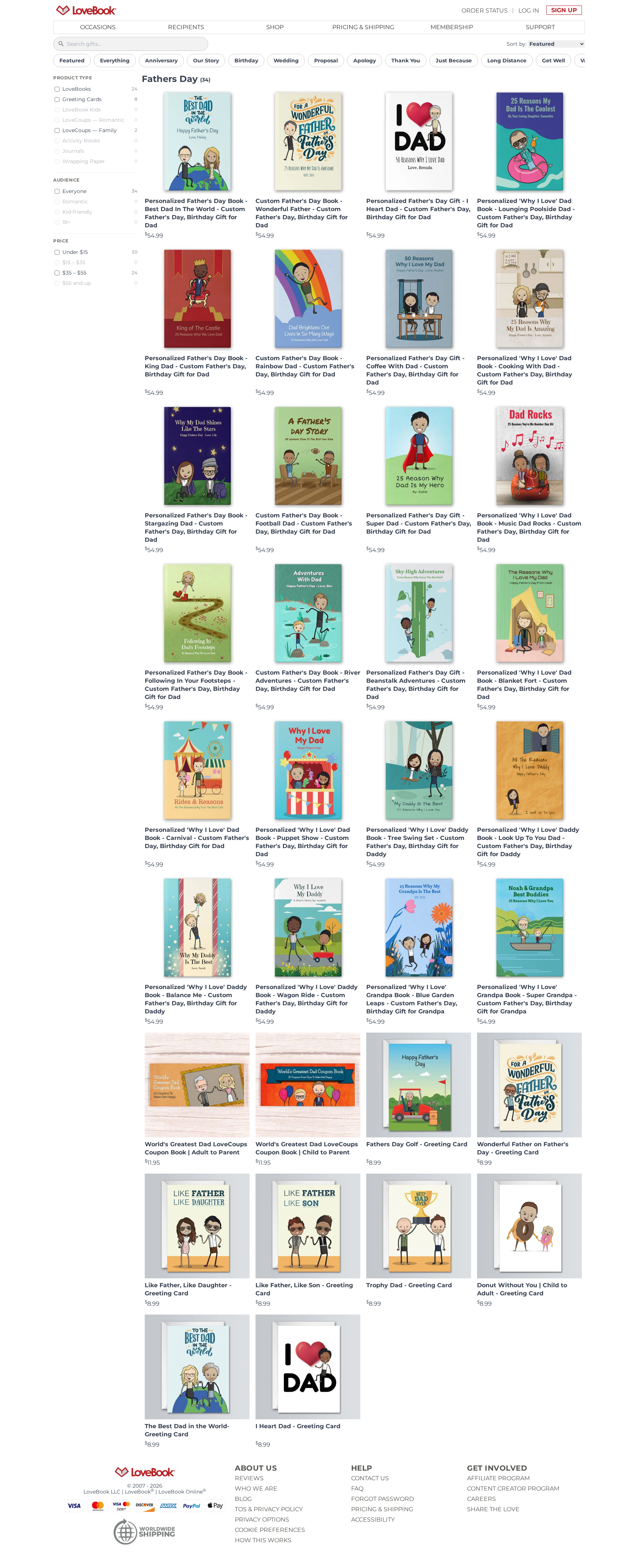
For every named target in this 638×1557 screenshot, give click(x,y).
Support (540, 27)
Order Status (485, 10)
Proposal (326, 60)
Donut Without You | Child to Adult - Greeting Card (522, 1289)
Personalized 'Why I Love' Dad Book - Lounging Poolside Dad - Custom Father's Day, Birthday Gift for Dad (526, 213)
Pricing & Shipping (363, 27)
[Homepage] (86, 10)
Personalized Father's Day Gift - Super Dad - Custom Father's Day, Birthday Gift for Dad (418, 523)
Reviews (249, 1478)
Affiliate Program (498, 1478)
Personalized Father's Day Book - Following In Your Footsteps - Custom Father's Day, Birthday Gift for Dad (196, 684)
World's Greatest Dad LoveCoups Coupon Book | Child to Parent (306, 1148)
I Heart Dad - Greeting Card (297, 1426)
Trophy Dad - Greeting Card (409, 1285)
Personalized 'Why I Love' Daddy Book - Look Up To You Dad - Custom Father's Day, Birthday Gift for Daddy (528, 842)
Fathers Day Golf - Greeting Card (416, 1144)
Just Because (454, 60)
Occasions (98, 27)
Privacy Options (262, 1519)
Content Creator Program (513, 1488)
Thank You (405, 60)
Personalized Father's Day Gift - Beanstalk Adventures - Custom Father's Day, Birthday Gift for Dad (416, 684)
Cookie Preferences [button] (270, 1529)
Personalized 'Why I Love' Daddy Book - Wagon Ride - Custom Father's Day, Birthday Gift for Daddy (306, 999)
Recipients (186, 27)
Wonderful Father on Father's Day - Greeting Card (523, 1148)
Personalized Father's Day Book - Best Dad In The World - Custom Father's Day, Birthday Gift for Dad (196, 213)
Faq (357, 1488)
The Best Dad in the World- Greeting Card (187, 1430)
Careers (481, 1498)
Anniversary (161, 60)
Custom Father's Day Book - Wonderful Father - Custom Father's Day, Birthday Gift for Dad (301, 213)
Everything (115, 60)
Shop (275, 27)
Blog (243, 1498)
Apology (364, 60)
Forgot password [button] (382, 1498)
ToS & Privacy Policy (269, 1509)
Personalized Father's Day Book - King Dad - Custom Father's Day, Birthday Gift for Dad (196, 366)
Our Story (206, 60)
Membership (452, 27)
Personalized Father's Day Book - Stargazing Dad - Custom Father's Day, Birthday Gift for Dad (196, 527)
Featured (72, 60)
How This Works (263, 1540)
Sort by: (516, 44)
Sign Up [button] (564, 10)
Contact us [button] (370, 1478)
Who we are (256, 1488)
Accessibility (373, 1519)
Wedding (286, 60)
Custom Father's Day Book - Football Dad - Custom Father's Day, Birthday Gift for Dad (303, 523)
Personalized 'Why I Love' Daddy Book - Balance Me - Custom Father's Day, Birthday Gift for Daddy (196, 999)
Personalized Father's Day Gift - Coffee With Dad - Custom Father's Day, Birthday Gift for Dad (415, 370)
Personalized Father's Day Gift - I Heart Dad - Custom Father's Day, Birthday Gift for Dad (418, 209)
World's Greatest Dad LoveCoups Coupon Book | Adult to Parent (196, 1148)
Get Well (553, 60)
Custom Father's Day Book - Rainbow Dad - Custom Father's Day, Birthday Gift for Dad (304, 366)
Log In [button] (528, 10)
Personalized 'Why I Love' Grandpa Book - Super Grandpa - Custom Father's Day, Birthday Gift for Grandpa (527, 999)
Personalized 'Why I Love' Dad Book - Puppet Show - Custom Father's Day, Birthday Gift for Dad (302, 842)
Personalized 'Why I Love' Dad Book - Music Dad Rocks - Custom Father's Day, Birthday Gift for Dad (529, 527)
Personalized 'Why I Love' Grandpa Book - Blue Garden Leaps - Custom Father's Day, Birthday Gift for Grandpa (411, 999)
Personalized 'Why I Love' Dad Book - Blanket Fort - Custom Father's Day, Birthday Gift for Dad (524, 684)
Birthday (246, 60)
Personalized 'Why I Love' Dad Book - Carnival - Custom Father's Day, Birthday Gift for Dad (197, 838)
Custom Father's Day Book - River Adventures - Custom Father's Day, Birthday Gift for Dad (307, 680)
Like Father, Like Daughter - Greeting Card (188, 1289)
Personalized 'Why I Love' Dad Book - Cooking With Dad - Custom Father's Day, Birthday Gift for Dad (524, 370)
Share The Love (493, 1509)
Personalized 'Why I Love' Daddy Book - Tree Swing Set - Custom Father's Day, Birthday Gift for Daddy (417, 842)
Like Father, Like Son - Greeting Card (304, 1289)
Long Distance (506, 60)
